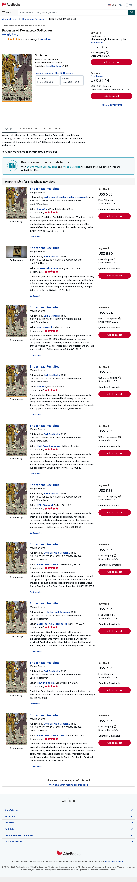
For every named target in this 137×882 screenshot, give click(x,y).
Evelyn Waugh (34, 166)
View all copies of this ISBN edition (54, 72)
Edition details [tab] (52, 128)
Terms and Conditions (114, 861)
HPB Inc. (41, 386)
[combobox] (73, 12)
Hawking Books (45, 682)
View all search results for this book (68, 784)
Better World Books (48, 564)
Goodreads (47, 39)
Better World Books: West (52, 623)
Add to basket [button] (111, 62)
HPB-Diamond (45, 505)
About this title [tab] (29, 128)
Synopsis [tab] (9, 128)
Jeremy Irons (50, 166)
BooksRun (42, 208)
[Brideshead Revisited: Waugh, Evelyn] (16, 218)
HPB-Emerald (44, 327)
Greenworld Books (47, 268)
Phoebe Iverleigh (72, 166)
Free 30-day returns (111, 104)
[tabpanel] (43, 143)
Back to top (68, 800)
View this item (97, 42)
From (45, 80)
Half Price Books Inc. (49, 445)
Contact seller (36, 236)
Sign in (122, 5)
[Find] (131, 12)
